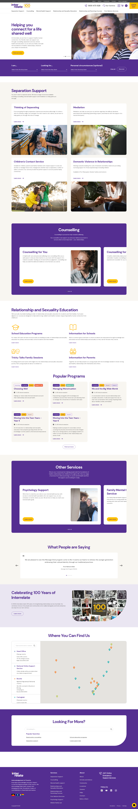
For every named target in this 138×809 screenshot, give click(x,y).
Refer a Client (84, 799)
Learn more (17, 121)
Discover (122, 69)
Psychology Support (56, 799)
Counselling (54, 780)
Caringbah (21, 697)
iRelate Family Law (56, 803)
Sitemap (124, 806)
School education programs (78, 737)
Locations (83, 786)
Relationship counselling (33, 737)
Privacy (119, 806)
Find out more (17, 53)
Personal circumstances (86, 65)
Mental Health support (57, 783)
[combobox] (41, 70)
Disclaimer (112, 806)
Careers (82, 789)
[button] (122, 5)
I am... (14, 65)
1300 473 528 (94, 5)
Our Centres (110, 6)
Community (106, 1)
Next (121, 565)
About (93, 1)
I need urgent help (75, 741)
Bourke (19, 679)
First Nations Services (57, 796)
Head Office (21, 651)
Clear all (112, 69)
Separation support (32, 741)
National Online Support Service (26, 667)
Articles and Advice (86, 780)
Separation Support (56, 776)
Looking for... (47, 65)
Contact (114, 1)
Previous (16, 565)
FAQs (81, 792)
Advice (99, 1)
